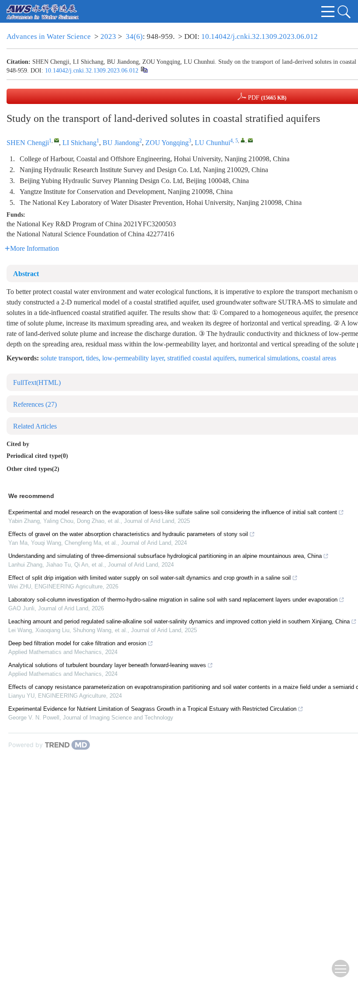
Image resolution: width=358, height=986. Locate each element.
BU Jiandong (121, 142)
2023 (108, 36)
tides (92, 358)
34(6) (134, 36)
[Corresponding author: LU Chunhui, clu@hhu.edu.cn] (243, 140)
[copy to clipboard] (143, 69)
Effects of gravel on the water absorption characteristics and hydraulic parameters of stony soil (128, 534)
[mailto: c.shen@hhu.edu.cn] (56, 140)
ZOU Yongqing (167, 142)
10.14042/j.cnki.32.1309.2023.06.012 (259, 36)
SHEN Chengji (28, 142)
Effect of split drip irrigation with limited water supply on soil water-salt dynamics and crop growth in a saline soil (149, 577)
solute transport (62, 358)
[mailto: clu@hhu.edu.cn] (250, 140)
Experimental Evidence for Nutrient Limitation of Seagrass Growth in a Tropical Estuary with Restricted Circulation (152, 709)
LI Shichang (79, 142)
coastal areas (319, 358)
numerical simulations (268, 358)
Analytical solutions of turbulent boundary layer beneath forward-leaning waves (107, 665)
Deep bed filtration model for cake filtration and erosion (77, 643)
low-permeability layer (133, 358)
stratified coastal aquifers (201, 358)
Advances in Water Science (49, 36)
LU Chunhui (212, 142)
